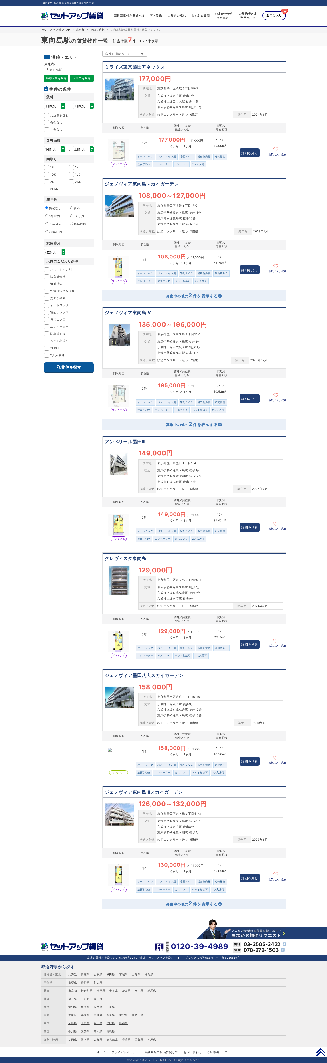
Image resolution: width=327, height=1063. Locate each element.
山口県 (85, 1023)
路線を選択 (98, 29)
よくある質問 (200, 15)
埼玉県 (101, 990)
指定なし (55, 208)
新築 (77, 208)
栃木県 (139, 990)
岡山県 (98, 1023)
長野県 (85, 982)
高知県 (98, 1031)
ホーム (101, 1052)
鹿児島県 (112, 1039)
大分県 (98, 1039)
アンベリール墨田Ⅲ (125, 441)
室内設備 (156, 15)
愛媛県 (85, 1031)
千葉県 (113, 990)
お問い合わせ (193, 1052)
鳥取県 (111, 1023)
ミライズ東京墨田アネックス (135, 67)
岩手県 (98, 974)
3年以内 (54, 216)
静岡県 (85, 1007)
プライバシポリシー (125, 1052)
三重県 (111, 1007)
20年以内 (55, 232)
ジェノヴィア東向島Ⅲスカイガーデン (144, 792)
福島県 (149, 974)
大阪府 (72, 1015)
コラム (229, 1052)
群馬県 (151, 990)
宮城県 (123, 974)
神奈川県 (86, 990)
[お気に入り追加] (277, 149)
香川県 (72, 1031)
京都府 (98, 1015)
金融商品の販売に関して (161, 1052)
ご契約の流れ (177, 15)
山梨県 (72, 982)
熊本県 (85, 1039)
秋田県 (111, 974)
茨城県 (126, 990)
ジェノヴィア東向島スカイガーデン (142, 184)
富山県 (98, 998)
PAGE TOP (320, 1052)
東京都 (80, 29)
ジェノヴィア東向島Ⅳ (128, 312)
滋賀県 (123, 1015)
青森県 (85, 974)
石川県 (85, 998)
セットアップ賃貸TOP (55, 29)
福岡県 (72, 1039)
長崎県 (126, 1039)
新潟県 (98, 982)
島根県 (123, 1023)
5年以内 (79, 216)
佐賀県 (139, 1039)
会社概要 (213, 1052)
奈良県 (111, 1015)
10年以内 (55, 224)
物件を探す (71, 367)
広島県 (72, 1023)
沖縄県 (151, 1039)
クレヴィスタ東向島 (125, 558)
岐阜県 (98, 1007)
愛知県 (72, 1007)
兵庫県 (85, 1015)
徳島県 (111, 1031)
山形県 (136, 974)
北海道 (72, 974)
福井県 (72, 998)
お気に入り (274, 15)
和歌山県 (137, 1015)
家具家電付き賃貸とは (129, 15)
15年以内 (80, 224)
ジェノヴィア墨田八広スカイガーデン (144, 675)
